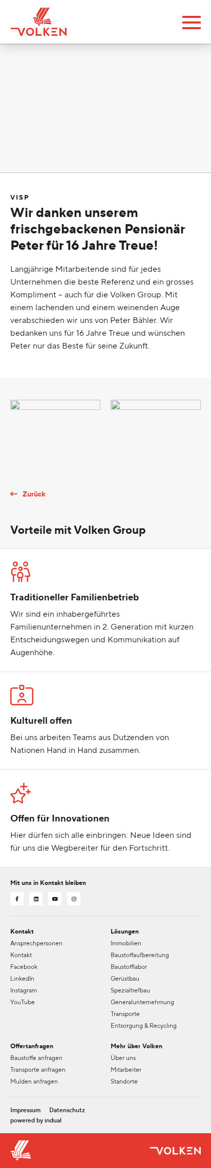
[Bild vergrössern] (55, 430)
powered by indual (35, 1120)
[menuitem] (25, 1110)
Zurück (34, 494)
